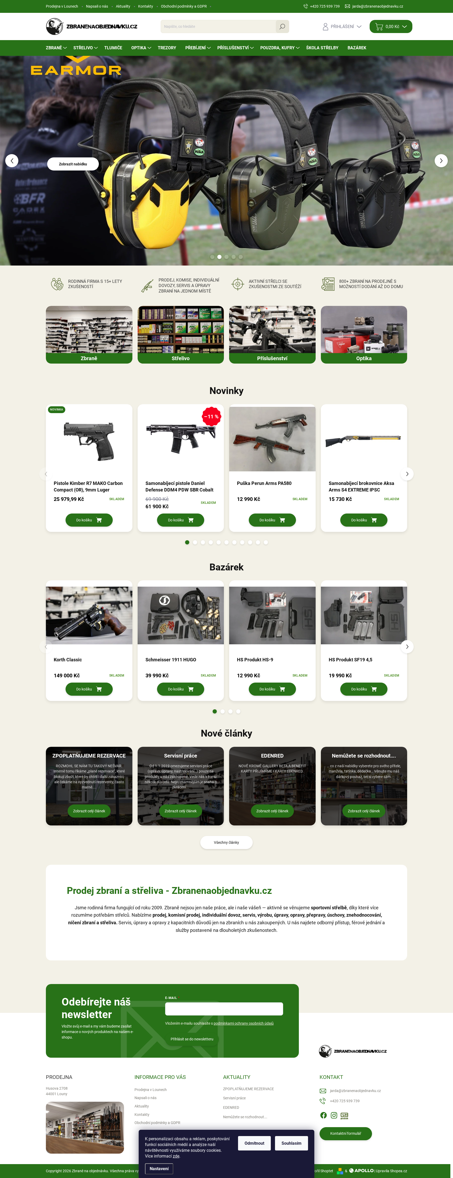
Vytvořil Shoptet (320, 1171)
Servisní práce (234, 1098)
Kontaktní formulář (345, 1133)
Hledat (282, 26)
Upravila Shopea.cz (391, 1171)
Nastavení (159, 1168)
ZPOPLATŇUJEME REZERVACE (248, 1089)
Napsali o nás (97, 6)
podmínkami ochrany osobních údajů (244, 1023)
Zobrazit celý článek (89, 811)
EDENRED (231, 1107)
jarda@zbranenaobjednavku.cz (355, 1091)
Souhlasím (291, 1143)
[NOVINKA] (89, 442)
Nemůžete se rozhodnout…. (245, 1117)
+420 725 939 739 (345, 1101)
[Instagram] (334, 1114)
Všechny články (226, 842)
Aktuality (123, 6)
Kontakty (145, 6)
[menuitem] (57, 48)
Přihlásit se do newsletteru (192, 1039)
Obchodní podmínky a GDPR (184, 6)
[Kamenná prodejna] (85, 1128)
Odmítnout (254, 1143)
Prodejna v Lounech (62, 6)
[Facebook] (323, 1114)
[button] (18, 161)
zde (176, 1156)
